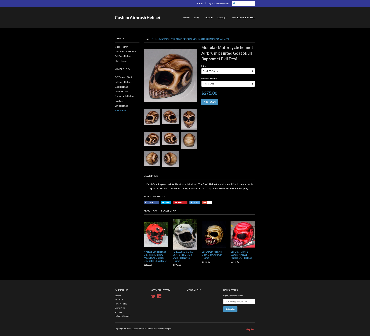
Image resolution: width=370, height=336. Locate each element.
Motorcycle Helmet (125, 96)
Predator (119, 100)
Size (203, 65)
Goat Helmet (121, 91)
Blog (196, 17)
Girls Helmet (121, 86)
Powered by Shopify (162, 328)
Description (151, 176)
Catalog (222, 17)
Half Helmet (121, 60)
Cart (201, 3)
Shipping (118, 312)
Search (118, 296)
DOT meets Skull (123, 77)
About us (208, 17)
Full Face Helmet (123, 56)
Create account (221, 3)
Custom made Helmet (126, 51)
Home (186, 17)
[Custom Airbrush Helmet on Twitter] (153, 296)
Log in (210, 3)
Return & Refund (122, 316)
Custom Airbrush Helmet (138, 17)
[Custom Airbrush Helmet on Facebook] (159, 296)
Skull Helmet (121, 105)
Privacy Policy (121, 304)
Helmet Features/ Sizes (243, 17)
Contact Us (120, 308)
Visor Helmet (121, 46)
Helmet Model (209, 78)
